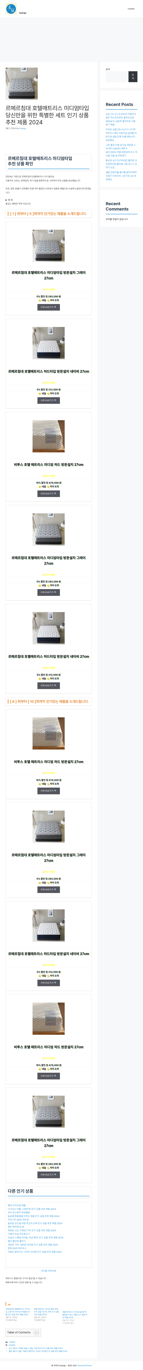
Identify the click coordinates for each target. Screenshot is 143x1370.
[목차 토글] (35, 1332)
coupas (131, 8)
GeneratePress (84, 1365)
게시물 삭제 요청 (48, 1271)
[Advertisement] (71, 38)
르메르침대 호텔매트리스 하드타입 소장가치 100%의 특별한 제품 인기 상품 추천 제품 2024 (18, 1312)
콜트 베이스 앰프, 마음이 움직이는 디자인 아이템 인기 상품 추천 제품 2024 (38, 1351)
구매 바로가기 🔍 (48, 307)
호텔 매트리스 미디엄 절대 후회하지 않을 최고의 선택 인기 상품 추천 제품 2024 (46, 1312)
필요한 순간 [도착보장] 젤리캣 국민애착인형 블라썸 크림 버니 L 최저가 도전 (121, 164)
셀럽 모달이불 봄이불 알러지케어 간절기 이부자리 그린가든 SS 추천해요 (121, 176)
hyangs (22, 13)
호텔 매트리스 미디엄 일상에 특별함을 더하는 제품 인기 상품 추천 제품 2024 (74, 1315)
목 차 (10, 200)
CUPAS (12, 1342)
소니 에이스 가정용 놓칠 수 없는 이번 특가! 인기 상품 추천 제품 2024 (36, 1348)
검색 (108, 69)
